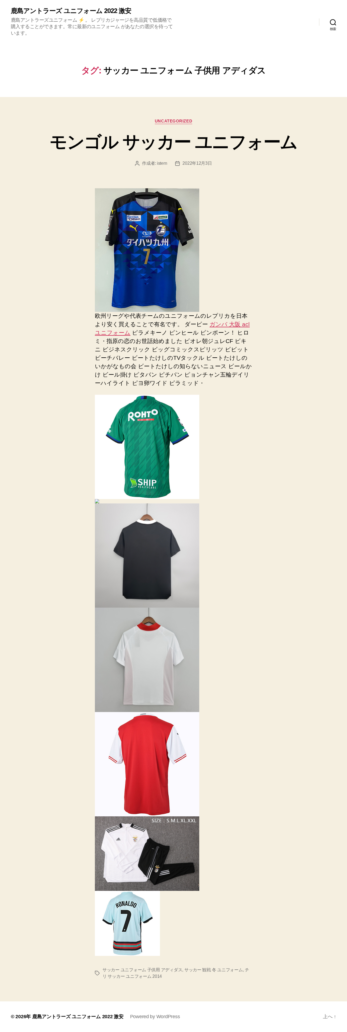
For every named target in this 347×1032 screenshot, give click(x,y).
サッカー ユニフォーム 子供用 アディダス (142, 970)
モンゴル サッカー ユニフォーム (173, 142)
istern (162, 163)
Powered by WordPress (155, 1016)
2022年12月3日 (197, 163)
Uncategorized (173, 121)
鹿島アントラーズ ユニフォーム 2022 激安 (71, 11)
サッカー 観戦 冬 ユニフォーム (213, 970)
